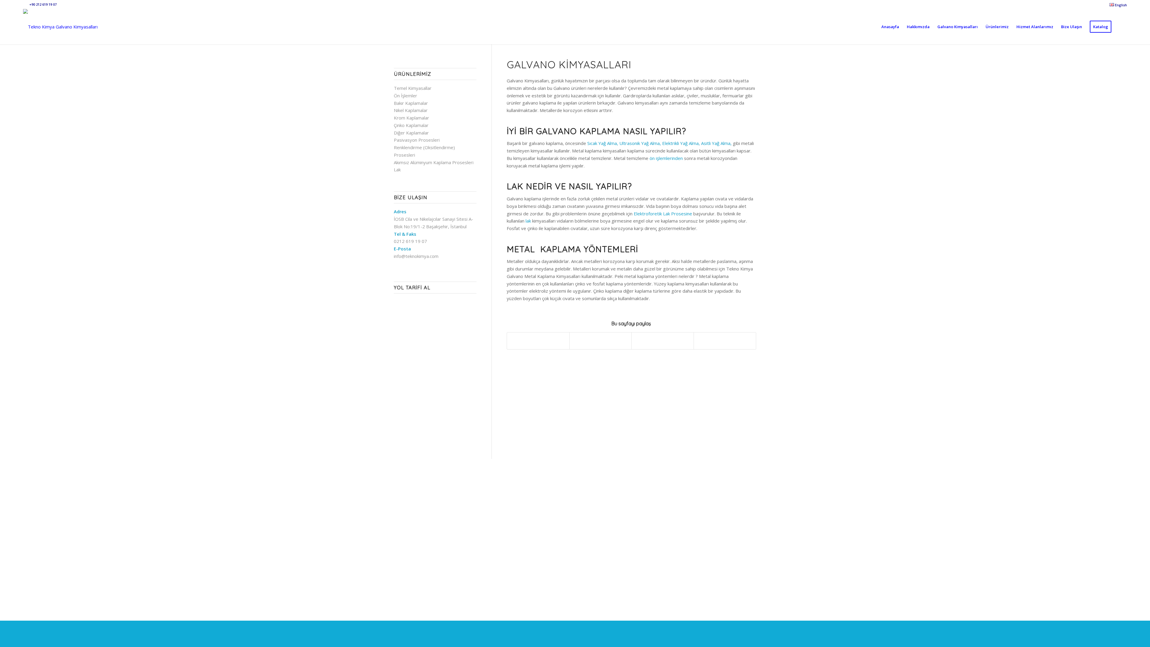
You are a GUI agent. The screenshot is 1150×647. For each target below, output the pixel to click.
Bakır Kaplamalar (411, 103)
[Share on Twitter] (601, 340)
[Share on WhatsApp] (663, 340)
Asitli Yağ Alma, (716, 143)
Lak (397, 170)
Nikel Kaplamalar (411, 110)
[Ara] (1121, 26)
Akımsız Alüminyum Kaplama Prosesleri (433, 162)
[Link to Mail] (24, 4)
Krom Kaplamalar (411, 118)
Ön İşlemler (405, 96)
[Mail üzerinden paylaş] (725, 340)
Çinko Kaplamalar (411, 125)
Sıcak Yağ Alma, (602, 143)
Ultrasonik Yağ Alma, (640, 143)
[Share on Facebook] (538, 340)
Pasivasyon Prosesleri (417, 140)
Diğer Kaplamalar (411, 133)
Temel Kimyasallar (413, 88)
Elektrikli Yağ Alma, (681, 143)
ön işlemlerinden (666, 158)
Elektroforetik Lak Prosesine (663, 214)
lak (528, 221)
